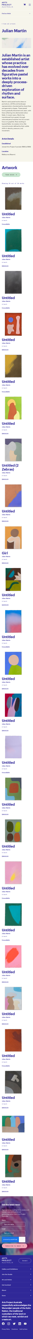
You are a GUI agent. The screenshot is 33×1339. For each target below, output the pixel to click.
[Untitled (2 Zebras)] (13, 450)
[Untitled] (13, 198)
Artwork (4, 220)
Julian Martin (6, 217)
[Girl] (13, 537)
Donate (24, 1261)
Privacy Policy (6, 1329)
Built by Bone (23, 1329)
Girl (7, 553)
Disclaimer (15, 1329)
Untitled (8, 214)
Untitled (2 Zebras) (10, 467)
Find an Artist (6, 13)
